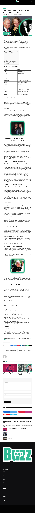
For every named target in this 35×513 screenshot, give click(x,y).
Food (3, 483)
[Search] (31, 1)
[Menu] (3, 1)
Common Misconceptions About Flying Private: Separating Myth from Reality (17, 422)
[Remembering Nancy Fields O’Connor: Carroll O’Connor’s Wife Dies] (17, 26)
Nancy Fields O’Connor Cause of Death (11, 60)
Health (9, 3)
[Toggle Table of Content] (17, 51)
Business (19, 3)
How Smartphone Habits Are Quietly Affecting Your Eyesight (9, 373)
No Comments (15, 14)
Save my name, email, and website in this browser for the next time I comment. (15, 399)
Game (3, 482)
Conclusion (7, 63)
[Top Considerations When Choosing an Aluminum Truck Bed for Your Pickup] (5, 438)
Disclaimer (4, 497)
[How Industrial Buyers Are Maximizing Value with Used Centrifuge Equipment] (5, 434)
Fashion (26, 3)
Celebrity (5, 3)
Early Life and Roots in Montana (10, 53)
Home (13, 3)
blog (3, 501)
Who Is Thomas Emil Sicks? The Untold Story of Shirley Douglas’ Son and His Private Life (24, 373)
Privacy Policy (4, 496)
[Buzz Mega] (17, 1)
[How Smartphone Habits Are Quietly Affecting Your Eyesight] (10, 368)
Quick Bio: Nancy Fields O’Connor (11, 52)
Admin (6, 14)
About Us (4, 500)
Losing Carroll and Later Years (9, 59)
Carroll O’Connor (10, 40)
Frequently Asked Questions (9, 62)
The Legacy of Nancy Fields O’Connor (11, 61)
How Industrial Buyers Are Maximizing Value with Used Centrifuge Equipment (19, 432)
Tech (16, 3)
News (23, 3)
